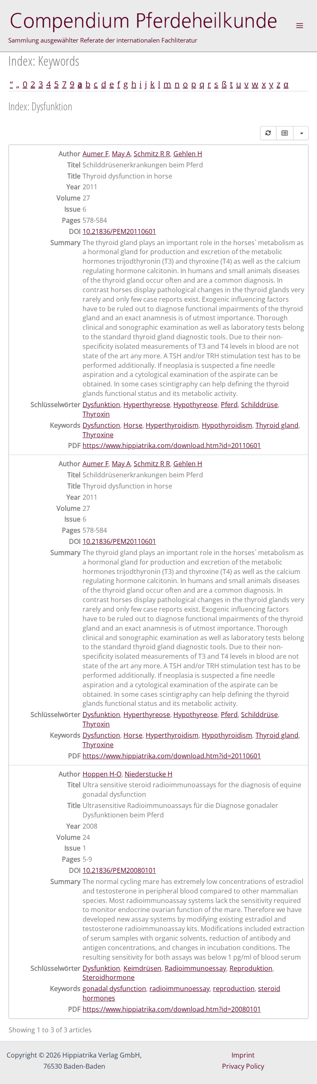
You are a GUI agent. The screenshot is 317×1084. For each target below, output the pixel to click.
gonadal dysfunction (114, 988)
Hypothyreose (195, 404)
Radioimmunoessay (195, 968)
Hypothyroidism (227, 425)
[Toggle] (284, 133)
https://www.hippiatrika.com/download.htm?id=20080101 (172, 1009)
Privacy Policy (243, 1066)
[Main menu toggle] (300, 26)
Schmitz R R (152, 153)
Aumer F (96, 153)
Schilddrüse (259, 404)
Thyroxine (98, 434)
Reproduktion (250, 968)
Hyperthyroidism (172, 425)
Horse (132, 425)
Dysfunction (101, 425)
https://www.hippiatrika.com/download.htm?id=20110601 (172, 445)
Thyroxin (96, 414)
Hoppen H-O (102, 774)
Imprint (243, 1055)
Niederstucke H (149, 774)
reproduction (234, 988)
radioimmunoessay (179, 988)
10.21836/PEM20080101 (119, 870)
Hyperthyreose (146, 404)
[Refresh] (268, 133)
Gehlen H (187, 153)
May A (121, 153)
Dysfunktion (101, 404)
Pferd (229, 404)
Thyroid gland (276, 425)
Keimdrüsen (142, 968)
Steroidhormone (109, 977)
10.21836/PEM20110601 (119, 231)
